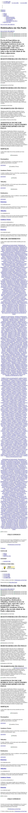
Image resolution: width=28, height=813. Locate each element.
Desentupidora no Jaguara (9, 512)
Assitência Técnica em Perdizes (19, 384)
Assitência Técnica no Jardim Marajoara (13, 443)
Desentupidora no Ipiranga (12, 509)
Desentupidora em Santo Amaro (12, 467)
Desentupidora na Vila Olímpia (13, 498)
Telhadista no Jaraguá (15, 362)
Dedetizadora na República (7, 273)
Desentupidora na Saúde (8, 490)
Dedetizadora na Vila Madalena (13, 280)
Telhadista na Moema (13, 320)
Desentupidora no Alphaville (12, 525)
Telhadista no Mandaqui (15, 368)
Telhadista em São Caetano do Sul (17, 374)
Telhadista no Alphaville (6, 373)
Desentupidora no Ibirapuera (14, 508)
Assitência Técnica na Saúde (15, 412)
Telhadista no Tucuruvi (21, 371)
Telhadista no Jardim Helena (21, 364)
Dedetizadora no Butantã (7, 289)
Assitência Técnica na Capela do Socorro (14, 394)
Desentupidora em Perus (12, 465)
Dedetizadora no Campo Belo (19, 289)
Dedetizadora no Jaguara (8, 296)
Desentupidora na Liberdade (8, 483)
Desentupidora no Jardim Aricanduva (12, 514)
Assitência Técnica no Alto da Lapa (14, 426)
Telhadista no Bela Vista (10, 328)
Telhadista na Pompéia (11, 339)
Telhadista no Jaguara (21, 360)
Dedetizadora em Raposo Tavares (19, 272)
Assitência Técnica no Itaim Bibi (9, 435)
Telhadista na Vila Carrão (16, 343)
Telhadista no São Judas (16, 370)
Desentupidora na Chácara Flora (13, 475)
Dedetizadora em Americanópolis (10, 245)
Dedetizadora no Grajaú (19, 290)
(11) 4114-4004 (6, 2)
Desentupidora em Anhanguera (20, 471)
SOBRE (5, 14)
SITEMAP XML (7, 561)
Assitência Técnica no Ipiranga (18, 434)
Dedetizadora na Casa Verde (18, 260)
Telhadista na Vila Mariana (12, 348)
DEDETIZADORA (10, 17)
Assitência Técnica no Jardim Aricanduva (13, 440)
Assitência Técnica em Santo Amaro (13, 387)
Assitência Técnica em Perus (7, 385)
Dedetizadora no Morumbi (12, 305)
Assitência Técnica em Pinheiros (20, 385)
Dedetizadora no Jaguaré (19, 296)
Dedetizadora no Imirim (13, 246)
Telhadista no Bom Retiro (14, 353)
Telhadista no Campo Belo (6, 355)
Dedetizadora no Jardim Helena (17, 300)
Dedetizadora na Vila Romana (14, 284)
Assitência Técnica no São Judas (9, 450)
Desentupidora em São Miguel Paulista (16, 469)
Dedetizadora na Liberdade (8, 269)
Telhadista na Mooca (5, 338)
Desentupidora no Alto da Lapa (13, 502)
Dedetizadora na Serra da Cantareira (9, 276)
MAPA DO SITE (7, 22)
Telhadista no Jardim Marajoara (7, 365)
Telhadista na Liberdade (21, 337)
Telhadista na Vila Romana (12, 351)
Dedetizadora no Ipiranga (11, 294)
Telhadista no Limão (5, 368)
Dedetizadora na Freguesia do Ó (20, 267)
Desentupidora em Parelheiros (12, 464)
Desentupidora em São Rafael (7, 470)
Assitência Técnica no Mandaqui (14, 447)
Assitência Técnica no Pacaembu (19, 448)
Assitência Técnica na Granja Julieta (9, 405)
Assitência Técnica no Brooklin (9, 428)
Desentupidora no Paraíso (12, 522)
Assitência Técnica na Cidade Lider (17, 401)
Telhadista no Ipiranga (6, 359)
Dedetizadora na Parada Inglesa (8, 271)
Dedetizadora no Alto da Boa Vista (18, 285)
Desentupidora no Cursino (13, 506)
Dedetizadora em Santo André (12, 311)
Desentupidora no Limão (13, 519)
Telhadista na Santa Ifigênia (7, 342)
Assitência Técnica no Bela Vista (14, 394)
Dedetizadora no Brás (8, 288)
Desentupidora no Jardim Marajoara (8, 517)
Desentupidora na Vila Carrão (12, 491)
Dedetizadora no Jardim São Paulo (12, 303)
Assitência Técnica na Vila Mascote (19, 421)
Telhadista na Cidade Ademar (14, 332)
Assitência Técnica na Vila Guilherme (14, 417)
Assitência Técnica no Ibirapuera (14, 433)
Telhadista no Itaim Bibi (16, 359)
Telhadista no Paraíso (21, 369)
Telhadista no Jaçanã (12, 360)
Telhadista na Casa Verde (11, 330)
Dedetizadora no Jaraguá (7, 298)
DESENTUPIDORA (10, 18)
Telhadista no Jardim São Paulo (8, 367)
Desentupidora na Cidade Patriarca (17, 480)
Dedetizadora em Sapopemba (12, 256)
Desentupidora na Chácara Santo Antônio (18, 476)
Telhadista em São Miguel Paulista (12, 325)
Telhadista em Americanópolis (7, 316)
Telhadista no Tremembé (10, 371)
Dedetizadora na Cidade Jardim (11, 264)
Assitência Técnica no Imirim (15, 379)
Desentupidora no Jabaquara (12, 510)
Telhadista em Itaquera (14, 319)
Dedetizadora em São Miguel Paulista (9, 255)
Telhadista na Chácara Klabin (10, 331)
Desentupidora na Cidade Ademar (8, 477)
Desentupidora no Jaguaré (21, 512)
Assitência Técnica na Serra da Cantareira (13, 413)
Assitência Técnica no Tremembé (13, 451)
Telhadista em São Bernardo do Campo (13, 375)
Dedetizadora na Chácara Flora (8, 261)
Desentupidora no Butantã (12, 504)
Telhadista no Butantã (20, 354)
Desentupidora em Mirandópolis (13, 462)
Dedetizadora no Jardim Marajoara (8, 301)
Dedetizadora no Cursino (8, 290)
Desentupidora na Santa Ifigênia (17, 488)
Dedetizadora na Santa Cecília (20, 273)
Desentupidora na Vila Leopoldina (16, 494)
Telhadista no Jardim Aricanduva (19, 363)
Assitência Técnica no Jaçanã (12, 437)
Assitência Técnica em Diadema (7, 454)
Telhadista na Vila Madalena (15, 347)
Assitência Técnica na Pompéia (15, 408)
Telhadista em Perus (22, 321)
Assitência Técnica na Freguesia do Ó (16, 403)
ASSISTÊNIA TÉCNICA (11, 21)
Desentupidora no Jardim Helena (18, 515)
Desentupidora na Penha (21, 485)
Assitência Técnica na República (20, 410)
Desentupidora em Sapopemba (20, 470)
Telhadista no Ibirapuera (11, 358)
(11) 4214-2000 (15, 2)
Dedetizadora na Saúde (21, 274)
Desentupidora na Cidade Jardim (11, 478)
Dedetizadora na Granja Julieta (8, 268)
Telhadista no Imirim (5, 317)
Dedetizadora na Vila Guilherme (9, 279)
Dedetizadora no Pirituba (8, 252)
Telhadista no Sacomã (5, 370)
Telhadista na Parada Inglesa (16, 338)
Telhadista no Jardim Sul (21, 367)
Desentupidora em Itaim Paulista (13, 461)
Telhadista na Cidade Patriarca (14, 335)
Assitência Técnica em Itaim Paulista (19, 380)
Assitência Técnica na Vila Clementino (13, 415)
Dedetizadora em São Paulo (21, 580)
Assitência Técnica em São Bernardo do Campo (17, 456)
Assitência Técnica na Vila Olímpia (9, 422)
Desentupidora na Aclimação (7, 471)
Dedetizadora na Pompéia (6, 272)
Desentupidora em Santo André (12, 526)
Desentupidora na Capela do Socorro (10, 474)
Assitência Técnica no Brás (19, 427)
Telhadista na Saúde (18, 342)
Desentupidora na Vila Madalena (9, 496)
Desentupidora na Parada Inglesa (8, 485)
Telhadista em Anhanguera (12, 327)
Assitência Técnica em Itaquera (9, 381)
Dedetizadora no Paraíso (12, 306)
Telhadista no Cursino (17, 355)
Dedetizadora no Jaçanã (21, 295)
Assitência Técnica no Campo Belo (13, 429)
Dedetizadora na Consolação (7, 267)
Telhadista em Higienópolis (20, 316)
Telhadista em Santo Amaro (12, 323)
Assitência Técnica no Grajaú (16, 431)
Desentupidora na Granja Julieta (9, 482)
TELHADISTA (9, 19)
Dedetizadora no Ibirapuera (12, 293)
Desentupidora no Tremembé (12, 524)
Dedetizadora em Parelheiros (12, 250)
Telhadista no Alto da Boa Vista (15, 352)
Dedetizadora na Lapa (21, 268)
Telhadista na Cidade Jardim (14, 333)
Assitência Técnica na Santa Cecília (9, 411)
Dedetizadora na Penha (21, 271)
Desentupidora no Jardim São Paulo (12, 518)
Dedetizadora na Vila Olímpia (13, 283)
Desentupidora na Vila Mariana (11, 497)
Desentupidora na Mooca (20, 483)
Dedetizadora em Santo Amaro (7, 253)
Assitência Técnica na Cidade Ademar (17, 399)
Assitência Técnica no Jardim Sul (11, 445)
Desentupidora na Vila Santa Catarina (9, 501)
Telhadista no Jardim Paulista (21, 365)
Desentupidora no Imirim (12, 460)
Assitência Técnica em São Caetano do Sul (13, 455)
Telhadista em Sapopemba (13, 326)
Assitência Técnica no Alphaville (18, 453)
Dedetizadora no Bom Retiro (20, 287)
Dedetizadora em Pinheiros (21, 251)
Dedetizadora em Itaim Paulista (12, 247)
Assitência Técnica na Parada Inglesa (13, 407)
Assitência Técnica (6, 219)
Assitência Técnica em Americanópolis (9, 378)
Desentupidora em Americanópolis (9, 459)
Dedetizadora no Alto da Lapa (7, 287)
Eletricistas (4, 202)
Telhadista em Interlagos (15, 317)
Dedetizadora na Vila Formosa (17, 278)
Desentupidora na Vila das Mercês (17, 492)
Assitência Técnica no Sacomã (20, 449)
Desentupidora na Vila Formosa (9, 493)
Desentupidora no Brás (13, 503)
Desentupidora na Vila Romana (17, 499)
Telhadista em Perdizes (12, 321)
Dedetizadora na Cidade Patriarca (17, 266)
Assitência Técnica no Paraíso (7, 449)
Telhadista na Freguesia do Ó (13, 336)
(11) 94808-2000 (6, 1)
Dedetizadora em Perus (10, 251)
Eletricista (3, 229)
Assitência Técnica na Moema (14, 383)
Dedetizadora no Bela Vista (13, 258)
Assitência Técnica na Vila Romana (14, 423)
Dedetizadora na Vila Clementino (12, 277)
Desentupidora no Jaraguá (7, 513)
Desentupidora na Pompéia (8, 486)
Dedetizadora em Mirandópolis (12, 248)
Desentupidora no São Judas (12, 523)
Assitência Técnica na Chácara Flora (13, 396)
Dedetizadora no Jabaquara (9, 295)
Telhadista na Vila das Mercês (16, 344)
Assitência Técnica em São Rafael (13, 390)
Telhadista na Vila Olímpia (12, 349)
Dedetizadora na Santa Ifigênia (8, 274)
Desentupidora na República (12, 487)
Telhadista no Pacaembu (11, 369)
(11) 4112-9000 (23, 2)
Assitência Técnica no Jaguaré (14, 438)
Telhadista (3, 210)
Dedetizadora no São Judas (12, 307)
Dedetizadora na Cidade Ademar (8, 263)
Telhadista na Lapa (12, 337)
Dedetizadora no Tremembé (12, 309)
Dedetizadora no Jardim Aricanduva (12, 299)
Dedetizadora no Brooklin (18, 288)
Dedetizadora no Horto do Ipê (8, 292)
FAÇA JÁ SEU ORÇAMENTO (8, 24)
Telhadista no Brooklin (10, 354)
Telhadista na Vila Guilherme (14, 346)
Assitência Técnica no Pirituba (9, 386)
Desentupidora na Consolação (7, 481)
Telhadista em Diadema (17, 373)
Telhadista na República (10, 341)
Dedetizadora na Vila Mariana (12, 282)
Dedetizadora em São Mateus (21, 253)
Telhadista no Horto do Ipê (12, 357)
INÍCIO (5, 13)
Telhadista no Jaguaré (5, 362)
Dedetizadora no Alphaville (12, 310)
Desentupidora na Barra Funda (7, 472)
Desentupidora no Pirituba (12, 466)
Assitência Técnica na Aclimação (19, 391)
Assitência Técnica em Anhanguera (9, 392)
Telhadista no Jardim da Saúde (7, 364)
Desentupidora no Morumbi (12, 520)
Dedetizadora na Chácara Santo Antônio (15, 262)
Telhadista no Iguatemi (21, 358)
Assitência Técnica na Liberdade (10, 406)
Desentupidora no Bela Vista (21, 472)
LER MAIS (3, 165)
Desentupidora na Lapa (22, 482)
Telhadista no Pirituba (16, 322)
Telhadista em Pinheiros (6, 322)
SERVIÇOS (6, 16)
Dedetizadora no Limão (13, 304)
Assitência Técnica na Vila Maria (14, 419)
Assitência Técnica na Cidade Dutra (9, 400)
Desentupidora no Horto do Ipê (11, 507)
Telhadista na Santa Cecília (21, 341)
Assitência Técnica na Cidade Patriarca (9, 402)
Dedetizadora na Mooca (20, 269)
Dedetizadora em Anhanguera (12, 257)
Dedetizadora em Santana (19, 252)
